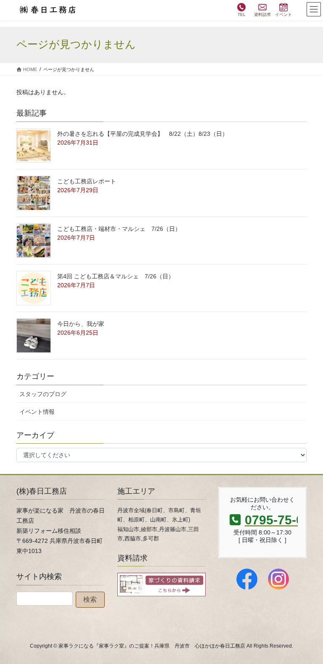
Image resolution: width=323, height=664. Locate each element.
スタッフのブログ (42, 394)
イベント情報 (37, 411)
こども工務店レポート (86, 181)
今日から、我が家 (80, 323)
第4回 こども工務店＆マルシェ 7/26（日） (115, 276)
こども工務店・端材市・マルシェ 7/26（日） (119, 228)
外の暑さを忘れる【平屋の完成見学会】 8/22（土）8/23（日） (142, 133)
